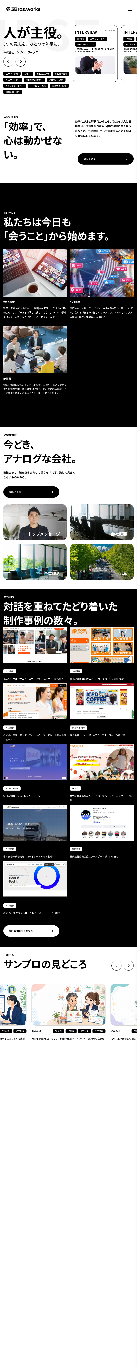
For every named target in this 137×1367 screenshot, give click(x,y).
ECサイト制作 (12, 74)
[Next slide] (21, 62)
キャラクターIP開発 (15, 86)
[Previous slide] (8, 62)
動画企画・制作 (13, 92)
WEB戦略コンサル (34, 80)
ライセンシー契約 (38, 86)
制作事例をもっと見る (21, 930)
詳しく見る (89, 158)
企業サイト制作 (59, 86)
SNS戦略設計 (61, 74)
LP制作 (28, 74)
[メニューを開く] (130, 9)
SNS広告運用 (43, 74)
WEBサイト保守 (13, 80)
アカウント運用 (56, 80)
